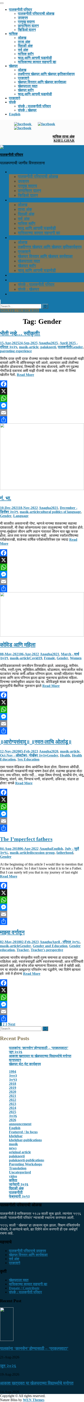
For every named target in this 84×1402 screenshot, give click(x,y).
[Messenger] (42, 405)
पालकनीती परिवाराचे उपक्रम (27, 1251)
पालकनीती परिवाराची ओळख (36, 13)
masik (13, 1144)
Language (20, 516)
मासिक (13, 34)
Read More (25, 375)
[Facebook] (42, 384)
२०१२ (13, 1080)
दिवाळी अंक (25, 46)
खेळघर (13, 66)
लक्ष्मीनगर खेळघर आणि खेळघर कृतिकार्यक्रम (46, 74)
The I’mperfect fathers (26, 839)
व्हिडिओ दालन (27, 30)
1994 (12, 1071)
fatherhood (64, 853)
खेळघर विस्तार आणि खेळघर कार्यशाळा (42, 82)
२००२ (13, 1075)
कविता (13, 1180)
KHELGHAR (64, 140)
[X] (42, 391)
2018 (12, 1084)
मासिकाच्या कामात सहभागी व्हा (37, 62)
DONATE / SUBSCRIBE (19, 310)
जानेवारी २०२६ (18, 1184)
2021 (54, 508)
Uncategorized (20, 1172)
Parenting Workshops (25, 1164)
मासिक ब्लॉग (26, 54)
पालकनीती (64, 347)
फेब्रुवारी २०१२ (19, 1196)
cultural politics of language (60, 512)
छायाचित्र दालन (28, 26)
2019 (12, 1088)
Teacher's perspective (47, 950)
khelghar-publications (25, 1140)
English (14, 114)
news (13, 1148)
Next (11, 1024)
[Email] (42, 412)
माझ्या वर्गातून (12, 932)
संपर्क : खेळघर (27, 110)
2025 (54, 343)
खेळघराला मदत (27, 86)
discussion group (42, 853)
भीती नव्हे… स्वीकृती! (20, 333)
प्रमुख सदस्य (26, 21)
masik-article (29, 347)
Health (65, 755)
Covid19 (35, 658)
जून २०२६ (15, 1052)
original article (20, 1152)
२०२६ (13, 1116)
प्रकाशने (23, 78)
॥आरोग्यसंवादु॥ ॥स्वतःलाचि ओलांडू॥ (36, 742)
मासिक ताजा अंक (64, 136)
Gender (77, 347)
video (13, 1176)
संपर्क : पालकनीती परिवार (34, 106)
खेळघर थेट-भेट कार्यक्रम (25, 1064)
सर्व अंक (23, 50)
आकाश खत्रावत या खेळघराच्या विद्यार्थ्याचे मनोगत (40, 1056)
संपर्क (12, 102)
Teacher (23, 950)
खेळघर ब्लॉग (26, 90)
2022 (12, 1100)
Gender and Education (50, 946)
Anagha (45, 343)
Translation (17, 1168)
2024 (12, 1108)
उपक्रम (23, 17)
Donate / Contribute (24, 1288)
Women (76, 658)
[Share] (42, 419)
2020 (54, 751)
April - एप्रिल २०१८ (66, 942)
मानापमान (15, 1060)
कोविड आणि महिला (17, 645)
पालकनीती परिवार (20, 9)
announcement (20, 1124)
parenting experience (16, 351)
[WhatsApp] (42, 398)
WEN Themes (33, 1400)
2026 (12, 1120)
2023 (12, 1104)
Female (49, 658)
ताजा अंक (24, 42)
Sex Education (28, 759)
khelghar (16, 1136)
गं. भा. (5, 498)
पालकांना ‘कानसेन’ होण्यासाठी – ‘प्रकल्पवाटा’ (38, 1048)
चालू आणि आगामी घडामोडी (35, 58)
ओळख (22, 38)
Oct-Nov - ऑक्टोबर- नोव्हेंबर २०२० (23, 755)
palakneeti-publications (26, 1160)
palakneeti (48, 347)
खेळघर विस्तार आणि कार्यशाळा (28, 1255)
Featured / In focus (23, 1132)
